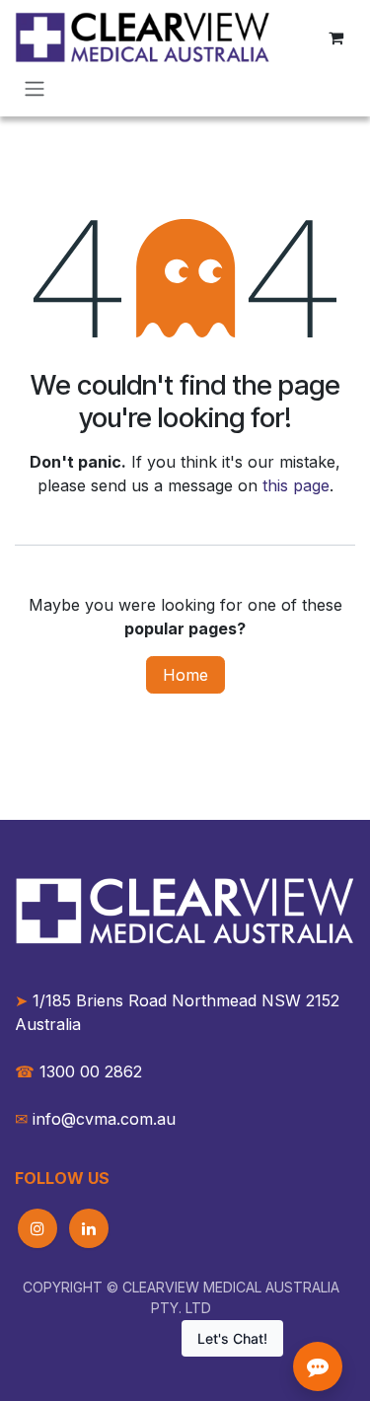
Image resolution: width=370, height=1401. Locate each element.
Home (185, 675)
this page (296, 485)
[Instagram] (37, 1228)
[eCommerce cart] (335, 37)
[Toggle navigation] (34, 88)
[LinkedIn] (89, 1228)
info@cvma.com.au (104, 1119)
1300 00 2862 (78, 1071)
